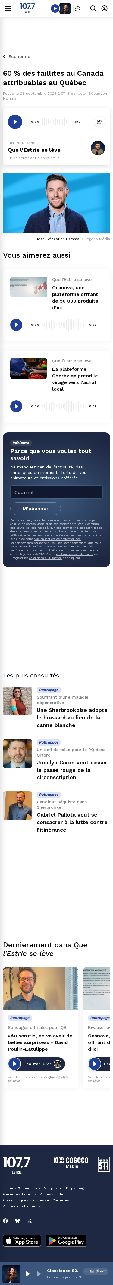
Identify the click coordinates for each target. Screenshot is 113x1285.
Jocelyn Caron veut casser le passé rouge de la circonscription (72, 770)
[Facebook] (5, 1220)
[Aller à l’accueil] (27, 11)
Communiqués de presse (26, 1200)
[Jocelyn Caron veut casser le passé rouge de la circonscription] (17, 753)
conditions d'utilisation (45, 558)
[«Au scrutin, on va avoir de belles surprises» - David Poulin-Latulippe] (40, 988)
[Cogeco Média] (71, 1166)
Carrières (60, 1200)
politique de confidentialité (74, 554)
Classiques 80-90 (64, 1270)
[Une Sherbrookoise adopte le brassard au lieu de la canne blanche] (17, 701)
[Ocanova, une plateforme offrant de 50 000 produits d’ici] (28, 287)
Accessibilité (52, 1194)
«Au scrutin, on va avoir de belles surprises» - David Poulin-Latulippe (40, 1042)
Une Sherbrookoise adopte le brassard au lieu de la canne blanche (72, 717)
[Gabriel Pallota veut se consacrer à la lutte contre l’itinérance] (17, 805)
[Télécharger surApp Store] (22, 1241)
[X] (29, 1220)
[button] (28, 1274)
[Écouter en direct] (55, 8)
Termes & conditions (21, 1188)
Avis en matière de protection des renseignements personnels (45, 540)
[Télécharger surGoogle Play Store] (66, 1241)
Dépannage (76, 1188)
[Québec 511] (104, 1170)
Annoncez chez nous (22, 1206)
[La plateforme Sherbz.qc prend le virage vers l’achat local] (28, 368)
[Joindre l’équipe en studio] (77, 8)
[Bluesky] (17, 1220)
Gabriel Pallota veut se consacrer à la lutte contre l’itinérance (72, 822)
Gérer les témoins (19, 1194)
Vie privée (53, 1188)
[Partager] (99, 122)
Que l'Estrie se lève (34, 150)
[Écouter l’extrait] (15, 122)
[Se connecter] (104, 8)
